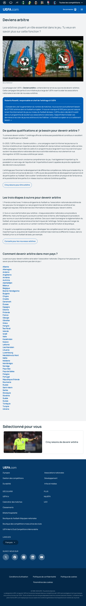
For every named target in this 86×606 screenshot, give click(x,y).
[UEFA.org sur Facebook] (15, 559)
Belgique (6, 288)
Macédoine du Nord (10, 355)
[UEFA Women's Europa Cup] (29, 2)
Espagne (6, 307)
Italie (5, 336)
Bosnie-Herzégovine (11, 291)
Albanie (6, 266)
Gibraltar (6, 320)
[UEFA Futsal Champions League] (17, 2)
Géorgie (6, 317)
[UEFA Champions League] (4, 2)
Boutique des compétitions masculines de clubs (22, 524)
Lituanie (6, 350)
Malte (5, 358)
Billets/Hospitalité (10, 513)
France (5, 315)
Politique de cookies (69, 576)
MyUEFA (47, 496)
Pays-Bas (6, 368)
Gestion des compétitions (13, 478)
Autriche (6, 280)
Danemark (7, 301)
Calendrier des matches (12, 502)
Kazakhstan (7, 339)
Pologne (6, 374)
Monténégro (8, 363)
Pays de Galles (8, 371)
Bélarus (6, 285)
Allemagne (7, 269)
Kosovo (6, 342)
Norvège (6, 366)
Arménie (6, 277)
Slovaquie (7, 393)
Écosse (6, 304)
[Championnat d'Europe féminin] (54, 2)
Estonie (6, 309)
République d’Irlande (11, 379)
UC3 (45, 502)
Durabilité (7, 483)
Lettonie (6, 344)
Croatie (6, 299)
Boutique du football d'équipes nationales (20, 518)
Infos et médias (50, 483)
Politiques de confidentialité (44, 576)
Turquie (6, 406)
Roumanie (7, 382)
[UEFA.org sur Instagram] (24, 559)
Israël (5, 334)
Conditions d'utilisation (18, 576)
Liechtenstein (8, 347)
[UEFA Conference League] (23, 2)
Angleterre (7, 275)
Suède (5, 398)
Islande (6, 331)
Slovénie (6, 395)
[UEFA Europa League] (36, 2)
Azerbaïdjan (7, 283)
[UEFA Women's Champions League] (11, 2)
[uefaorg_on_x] (6, 559)
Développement (50, 478)
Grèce (5, 323)
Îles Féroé (6, 328)
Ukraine (6, 409)
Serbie (5, 390)
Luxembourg (8, 352)
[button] (80, 9)
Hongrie (6, 326)
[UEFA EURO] (48, 2)
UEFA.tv (6, 496)
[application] (43, 58)
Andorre (6, 272)
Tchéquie (6, 403)
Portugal (6, 377)
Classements (8, 507)
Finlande (6, 312)
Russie (5, 385)
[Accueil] (10, 467)
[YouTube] (42, 559)
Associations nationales (54, 472)
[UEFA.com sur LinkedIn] (33, 559)
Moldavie (6, 360)
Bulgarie (6, 293)
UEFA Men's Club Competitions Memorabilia (20, 529)
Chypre (6, 296)
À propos (6, 472)
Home (11, 9)
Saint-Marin (8, 387)
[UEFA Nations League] (42, 2)
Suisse (5, 401)
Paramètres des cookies (43, 582)
